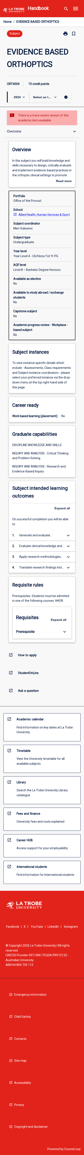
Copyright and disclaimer (31, 1126)
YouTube (37, 926)
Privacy (19, 1105)
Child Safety (22, 1016)
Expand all (62, 508)
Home (7, 21)
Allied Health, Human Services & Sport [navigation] (44, 214)
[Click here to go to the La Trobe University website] (13, 10)
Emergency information (30, 994)
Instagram (71, 926)
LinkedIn (53, 926)
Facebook (12, 926)
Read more (64, 181)
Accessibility (22, 1082)
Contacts (20, 1038)
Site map (20, 1060)
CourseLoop (72, 1149)
